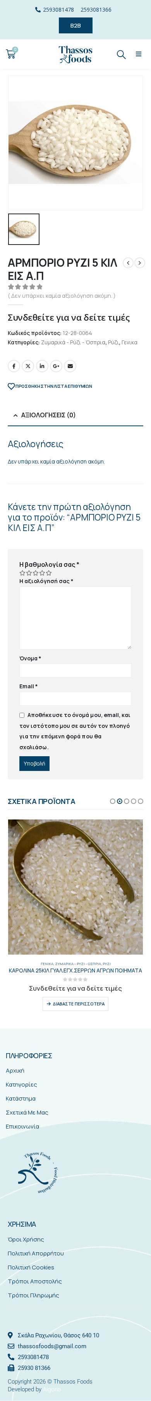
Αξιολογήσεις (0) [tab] (48, 415)
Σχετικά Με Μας (27, 1112)
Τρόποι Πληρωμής (33, 1295)
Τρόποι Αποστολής (35, 1281)
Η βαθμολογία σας (49, 564)
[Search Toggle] (121, 54)
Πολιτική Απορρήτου (36, 1253)
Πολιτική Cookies (31, 1267)
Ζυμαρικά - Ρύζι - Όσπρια (73, 342)
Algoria (52, 1389)
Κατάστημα (21, 1098)
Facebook (14, 366)
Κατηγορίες (21, 1084)
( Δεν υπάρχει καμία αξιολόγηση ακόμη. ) (62, 295)
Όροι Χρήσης (26, 1239)
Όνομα (30, 658)
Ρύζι (113, 342)
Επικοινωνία (22, 1126)
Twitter (28, 366)
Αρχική (15, 1070)
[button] (139, 54)
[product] (75, 887)
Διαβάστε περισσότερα (79, 1004)
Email (70, 366)
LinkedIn (42, 366)
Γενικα (129, 342)
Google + (56, 366)
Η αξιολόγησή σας (46, 581)
